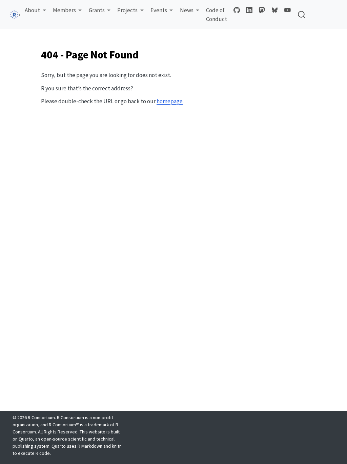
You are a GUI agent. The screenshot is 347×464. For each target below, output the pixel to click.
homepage (170, 101)
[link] (35, 10)
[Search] (301, 15)
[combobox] (302, 15)
